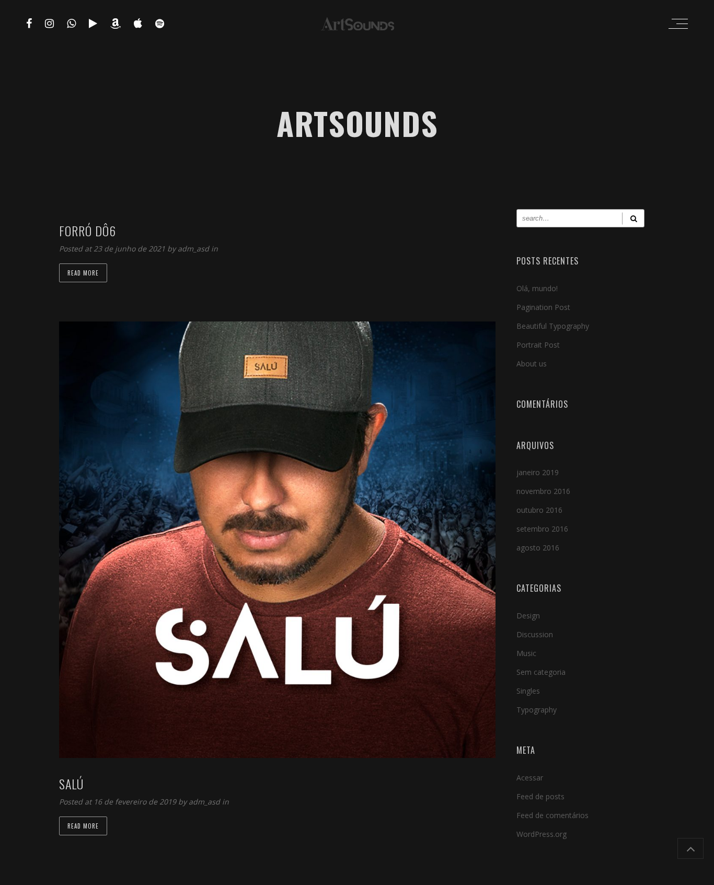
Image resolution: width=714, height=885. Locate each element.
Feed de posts (540, 796)
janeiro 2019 (537, 472)
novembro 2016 (543, 491)
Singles (528, 691)
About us (531, 364)
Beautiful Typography (552, 326)
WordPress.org (541, 834)
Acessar (529, 778)
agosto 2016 (537, 548)
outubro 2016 (539, 510)
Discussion (534, 634)
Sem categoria (541, 672)
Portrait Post (538, 345)
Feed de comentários (552, 815)
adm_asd (194, 249)
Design (528, 615)
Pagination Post (543, 307)
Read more (83, 273)
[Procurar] (633, 218)
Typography (536, 710)
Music (526, 653)
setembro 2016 (542, 529)
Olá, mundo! (537, 288)
